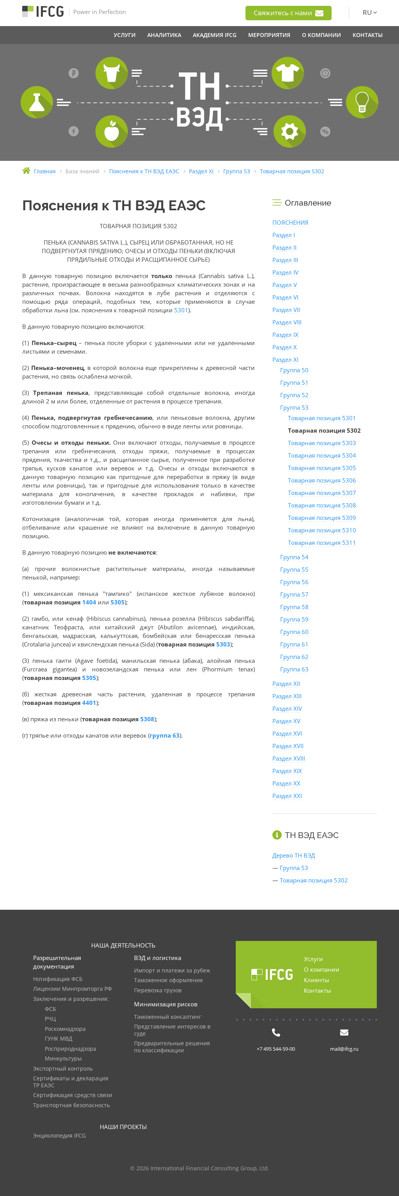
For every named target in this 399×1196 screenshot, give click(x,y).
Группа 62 (294, 657)
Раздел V (284, 285)
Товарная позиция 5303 (322, 443)
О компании (321, 969)
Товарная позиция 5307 (322, 493)
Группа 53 (294, 407)
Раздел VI (285, 297)
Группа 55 (294, 569)
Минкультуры (63, 1058)
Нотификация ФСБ (58, 979)
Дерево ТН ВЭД (293, 855)
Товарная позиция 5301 (322, 418)
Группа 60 (294, 632)
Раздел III (285, 260)
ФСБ (50, 1009)
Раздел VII (286, 310)
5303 (223, 644)
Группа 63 (294, 669)
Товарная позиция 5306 (322, 480)
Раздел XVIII (288, 758)
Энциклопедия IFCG (59, 1136)
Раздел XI (285, 359)
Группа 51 (294, 382)
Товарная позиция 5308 (322, 505)
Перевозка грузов (158, 990)
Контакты (317, 990)
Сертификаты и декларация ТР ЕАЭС (70, 1082)
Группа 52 (294, 395)
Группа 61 (294, 644)
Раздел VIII (287, 322)
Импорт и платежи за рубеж (172, 970)
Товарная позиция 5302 (314, 880)
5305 (118, 602)
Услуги (313, 959)
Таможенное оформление (168, 980)
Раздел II (284, 247)
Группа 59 (294, 619)
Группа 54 (294, 557)
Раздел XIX (287, 771)
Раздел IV (285, 272)
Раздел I (283, 235)
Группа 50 (294, 370)
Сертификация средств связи (72, 1095)
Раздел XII (286, 683)
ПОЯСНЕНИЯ (290, 222)
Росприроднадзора (70, 1049)
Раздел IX (285, 334)
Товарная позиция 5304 (322, 455)
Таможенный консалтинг (167, 1017)
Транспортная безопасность (71, 1105)
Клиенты (316, 980)
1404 (89, 602)
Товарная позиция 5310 (322, 530)
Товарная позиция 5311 (322, 542)
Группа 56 (294, 582)
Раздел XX (286, 783)
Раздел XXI (287, 796)
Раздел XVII (288, 746)
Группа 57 (294, 594)
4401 (89, 702)
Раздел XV (286, 721)
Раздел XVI (287, 733)
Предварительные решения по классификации (172, 1047)
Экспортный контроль (63, 1069)
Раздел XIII (287, 696)
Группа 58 (294, 607)
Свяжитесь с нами (284, 12)
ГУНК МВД (58, 1039)
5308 (147, 719)
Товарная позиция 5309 (322, 517)
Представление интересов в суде (172, 1030)
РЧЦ (50, 1019)
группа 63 (165, 735)
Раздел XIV (287, 708)
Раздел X (284, 347)
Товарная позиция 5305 (322, 468)
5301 (181, 310)
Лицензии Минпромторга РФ (72, 989)
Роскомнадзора (65, 1029)
